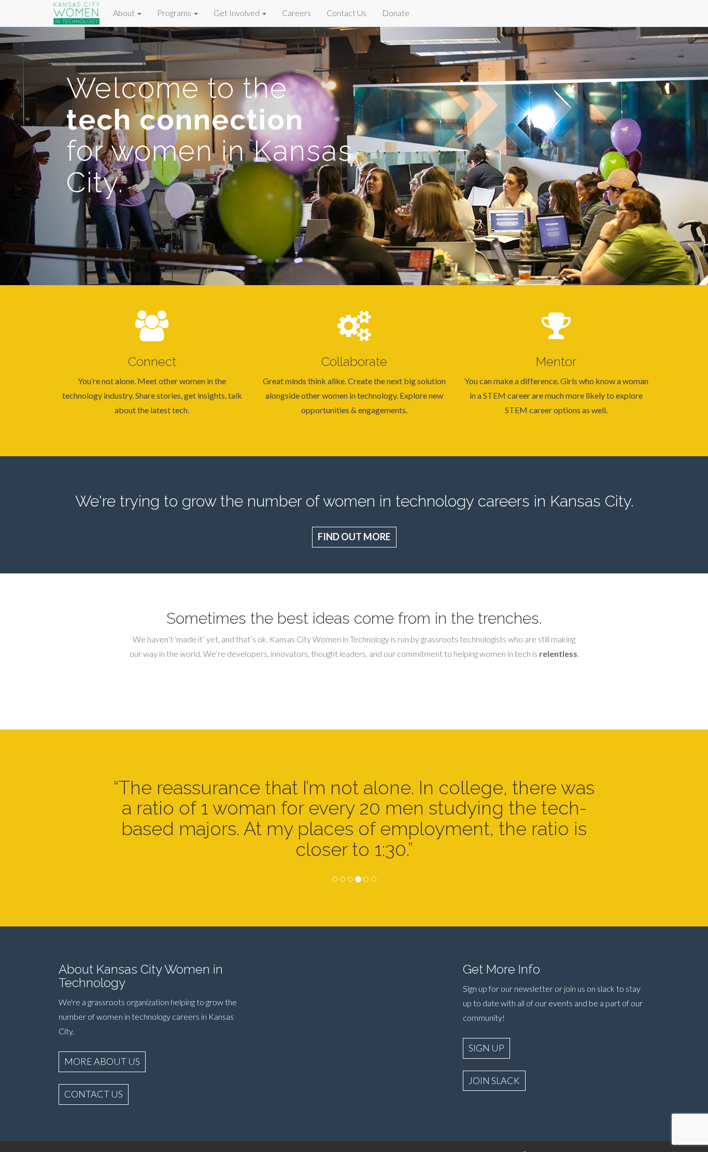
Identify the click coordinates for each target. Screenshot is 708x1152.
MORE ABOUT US (102, 1061)
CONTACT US (93, 1094)
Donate (395, 13)
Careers (296, 13)
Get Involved (237, 13)
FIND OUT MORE (354, 536)
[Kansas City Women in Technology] (77, 12)
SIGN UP (486, 1047)
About (124, 13)
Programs (175, 13)
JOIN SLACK (494, 1080)
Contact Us (346, 13)
